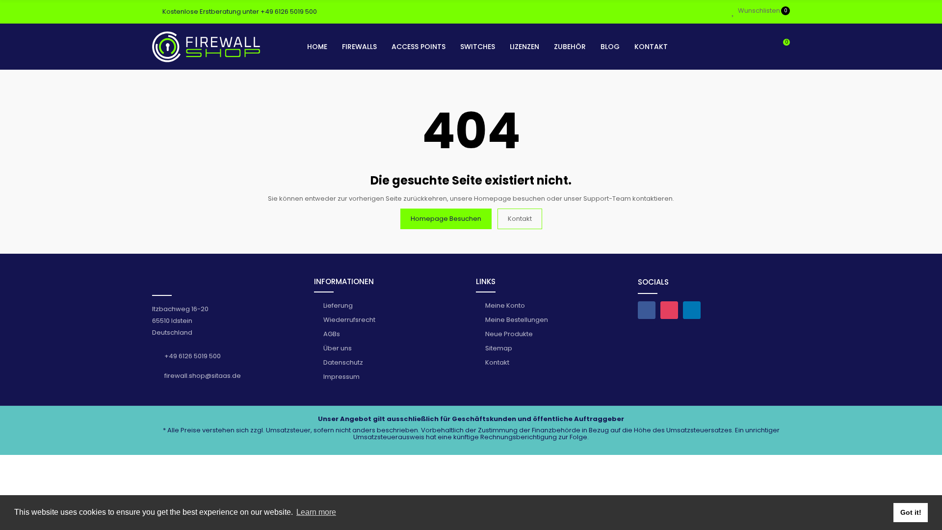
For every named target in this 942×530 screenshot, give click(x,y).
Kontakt (520, 218)
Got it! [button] (910, 512)
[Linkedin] (692, 310)
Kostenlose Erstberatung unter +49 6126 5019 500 (239, 11)
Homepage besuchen (446, 218)
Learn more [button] (316, 512)
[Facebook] (646, 310)
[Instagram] (669, 310)
